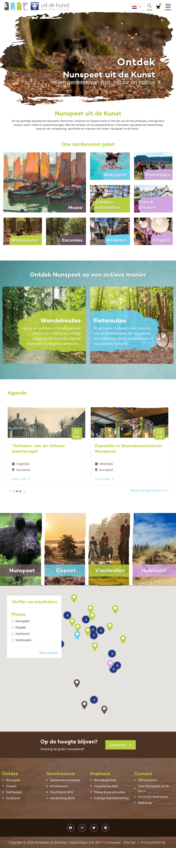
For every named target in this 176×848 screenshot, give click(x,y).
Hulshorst (22, 634)
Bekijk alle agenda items (147, 490)
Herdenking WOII (62, 798)
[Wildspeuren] (22, 231)
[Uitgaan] (154, 231)
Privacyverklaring (152, 842)
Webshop (145, 803)
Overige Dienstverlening (111, 798)
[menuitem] (136, 7)
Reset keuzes (48, 653)
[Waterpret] (110, 166)
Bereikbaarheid (105, 780)
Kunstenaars (59, 786)
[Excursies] (66, 231)
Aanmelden (118, 745)
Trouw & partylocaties (109, 792)
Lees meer (19, 479)
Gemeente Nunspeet (65, 780)
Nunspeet (22, 621)
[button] (10, 491)
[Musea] (44, 182)
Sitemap (129, 842)
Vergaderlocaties (106, 786)
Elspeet (20, 627)
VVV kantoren (147, 780)
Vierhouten (23, 640)
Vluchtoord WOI (61, 792)
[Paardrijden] (154, 166)
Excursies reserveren (153, 797)
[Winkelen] (110, 231)
